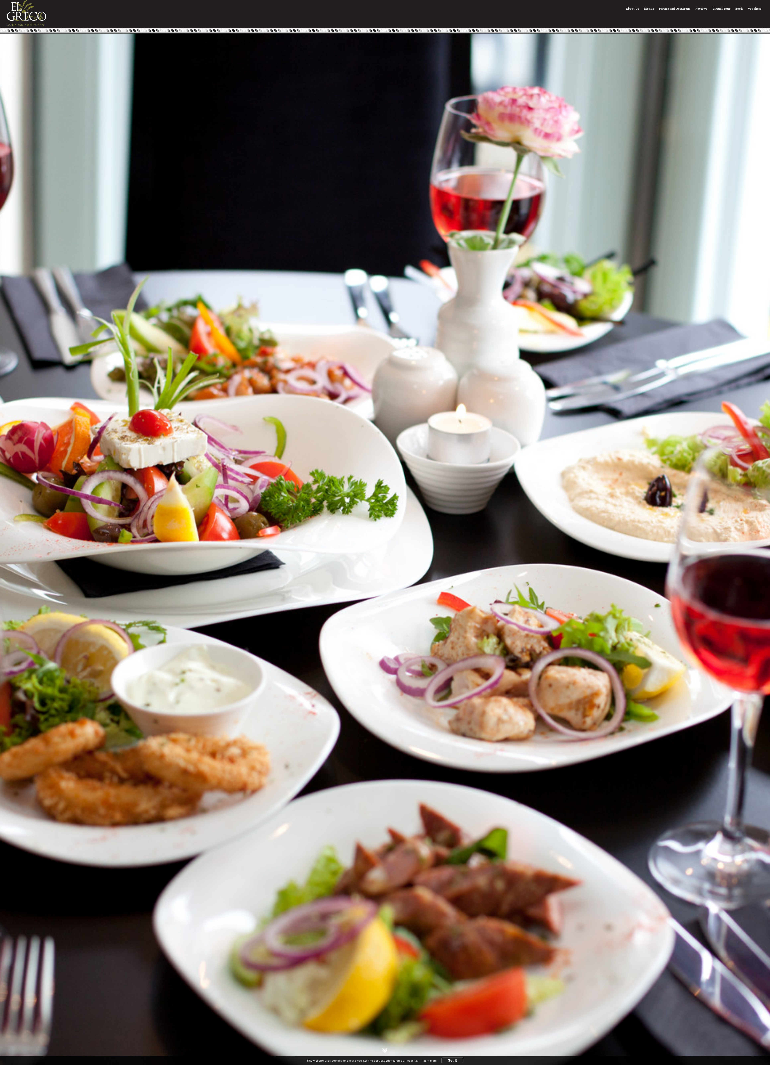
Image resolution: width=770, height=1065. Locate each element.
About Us (632, 8)
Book (739, 8)
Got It (452, 1060)
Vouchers (754, 8)
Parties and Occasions (674, 8)
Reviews (701, 8)
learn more (430, 1060)
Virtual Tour (721, 8)
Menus (649, 8)
